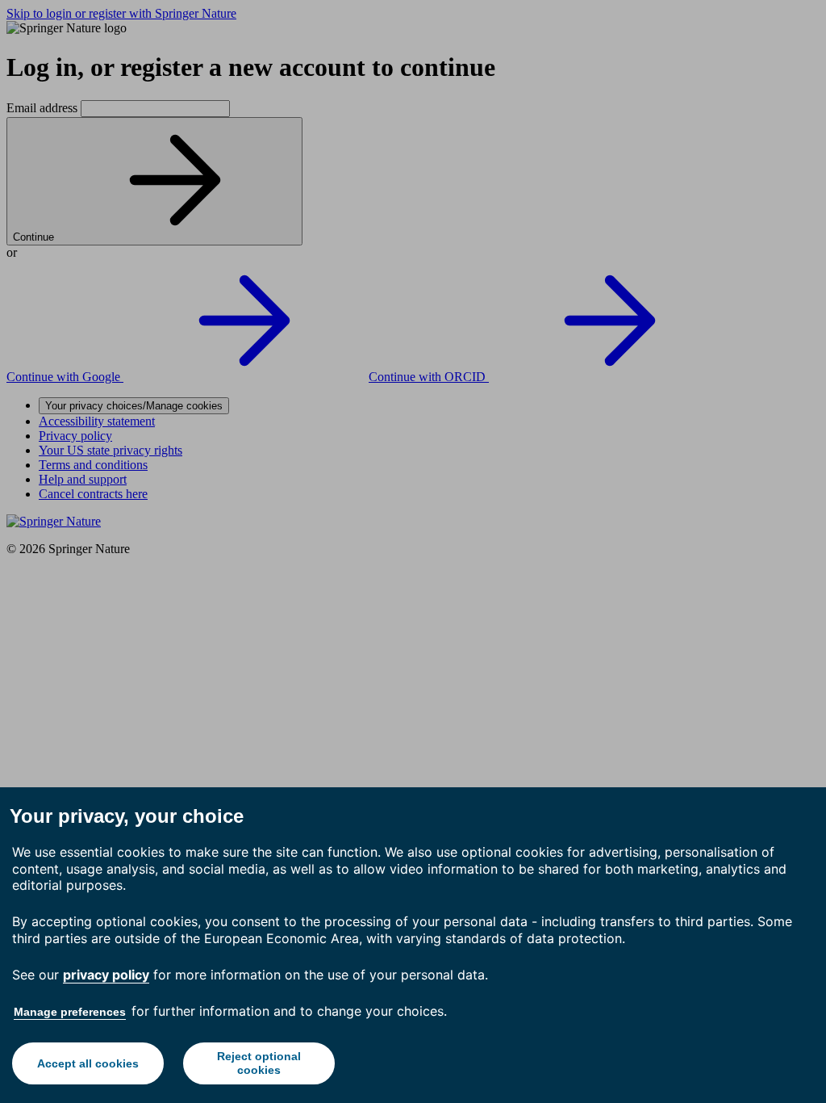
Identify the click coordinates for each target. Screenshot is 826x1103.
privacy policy (106, 975)
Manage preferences (70, 1011)
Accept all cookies (88, 1063)
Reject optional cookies (259, 1063)
